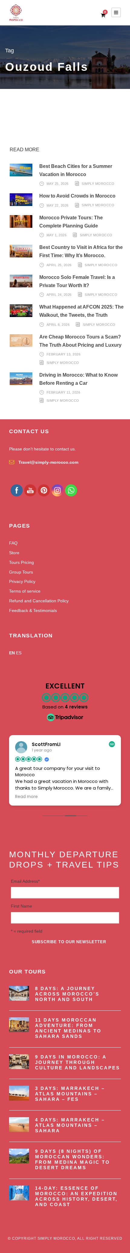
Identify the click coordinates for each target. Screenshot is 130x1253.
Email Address (25, 881)
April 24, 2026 (59, 294)
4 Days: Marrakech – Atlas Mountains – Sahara (70, 1125)
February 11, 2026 (63, 392)
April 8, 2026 (58, 324)
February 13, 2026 (64, 354)
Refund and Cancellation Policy (39, 600)
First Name (21, 906)
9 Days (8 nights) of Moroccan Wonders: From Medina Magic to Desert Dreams (72, 1159)
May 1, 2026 (57, 235)
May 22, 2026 (58, 205)
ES (18, 652)
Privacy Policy (22, 581)
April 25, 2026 (59, 265)
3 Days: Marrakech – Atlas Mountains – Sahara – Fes (70, 1094)
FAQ (13, 543)
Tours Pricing (21, 562)
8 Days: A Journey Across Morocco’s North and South (67, 994)
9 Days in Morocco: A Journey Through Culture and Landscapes (77, 1062)
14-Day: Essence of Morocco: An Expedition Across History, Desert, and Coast (76, 1196)
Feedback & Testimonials (33, 610)
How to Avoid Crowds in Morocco (77, 195)
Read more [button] (26, 797)
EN (12, 652)
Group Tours (21, 572)
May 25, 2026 (58, 183)
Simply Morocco (98, 183)
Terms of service (25, 591)
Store (14, 552)
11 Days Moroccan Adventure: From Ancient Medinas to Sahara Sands (68, 1028)
